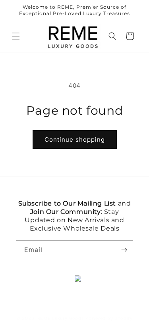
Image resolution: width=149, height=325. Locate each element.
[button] (16, 36)
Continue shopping (75, 139)
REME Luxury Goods (60, 318)
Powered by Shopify (109, 318)
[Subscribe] (124, 249)
